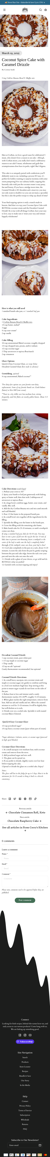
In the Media (25, 1085)
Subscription (25, 1115)
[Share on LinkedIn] (20, 798)
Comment (6, 874)
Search (25, 1057)
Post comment (25, 900)
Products (25, 1062)
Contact (25, 1101)
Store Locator (25, 1066)
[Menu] (4, 9)
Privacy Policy (25, 1106)
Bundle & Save (25, 1076)
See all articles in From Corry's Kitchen (25, 827)
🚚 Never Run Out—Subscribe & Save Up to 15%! (24, 2)
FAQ (25, 1129)
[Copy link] (35, 798)
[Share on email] (30, 798)
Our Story (25, 1080)
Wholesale (25, 1119)
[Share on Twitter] (14, 798)
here (24, 489)
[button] (40, 9)
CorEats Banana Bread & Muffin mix (17, 322)
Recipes (25, 1071)
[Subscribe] (40, 1145)
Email (4, 864)
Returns (25, 1124)
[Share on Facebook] (9, 798)
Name (5, 854)
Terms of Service (25, 1110)
